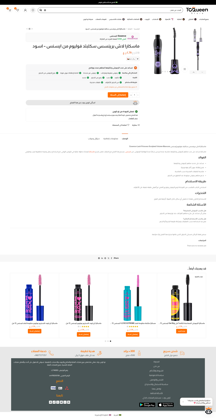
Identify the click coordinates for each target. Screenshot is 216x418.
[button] (132, 334)
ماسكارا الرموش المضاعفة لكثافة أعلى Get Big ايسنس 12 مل (181, 323)
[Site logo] (197, 10)
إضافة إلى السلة (118, 95)
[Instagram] (57, 402)
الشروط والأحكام (156, 371)
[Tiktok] (54, 402)
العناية (129, 29)
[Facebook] (68, 402)
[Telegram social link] (99, 258)
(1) (127, 326)
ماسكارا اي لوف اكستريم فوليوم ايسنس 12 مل (83, 323)
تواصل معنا (156, 389)
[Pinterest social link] (105, 258)
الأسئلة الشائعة (156, 393)
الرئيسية (137, 29)
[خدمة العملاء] (51, 353)
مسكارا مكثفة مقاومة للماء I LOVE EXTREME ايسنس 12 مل (132, 323)
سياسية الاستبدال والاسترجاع (156, 384)
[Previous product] (32, 29)
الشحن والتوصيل (156, 380)
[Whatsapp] (65, 402)
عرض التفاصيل (133, 118)
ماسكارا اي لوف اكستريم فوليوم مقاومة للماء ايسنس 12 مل (35, 323)
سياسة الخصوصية (156, 375)
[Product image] (181, 297)
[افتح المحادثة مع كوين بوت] (208, 410)
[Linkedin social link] (102, 258)
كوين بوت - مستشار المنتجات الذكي (156, 398)
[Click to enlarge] (185, 69)
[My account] (25, 10)
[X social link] (108, 258)
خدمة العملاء (38, 351)
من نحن (156, 366)
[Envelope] (61, 402)
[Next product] (27, 29)
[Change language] (32, 10)
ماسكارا (92, 152)
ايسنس (128, 152)
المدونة (156, 362)
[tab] (125, 137)
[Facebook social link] (111, 258)
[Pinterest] (50, 402)
